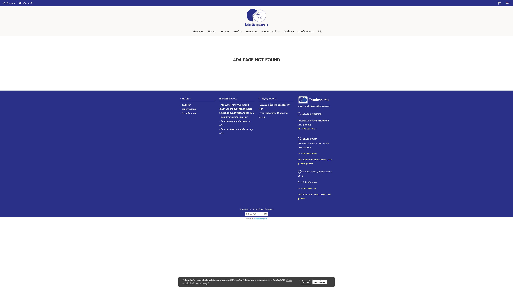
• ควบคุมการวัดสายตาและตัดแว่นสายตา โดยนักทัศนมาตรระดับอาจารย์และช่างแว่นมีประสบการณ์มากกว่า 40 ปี (236, 108)
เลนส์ (236, 31)
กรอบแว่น (251, 31)
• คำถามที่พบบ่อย (188, 113)
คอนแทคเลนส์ (269, 31)
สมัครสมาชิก (27, 3)
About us (198, 31)
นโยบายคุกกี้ (204, 283)
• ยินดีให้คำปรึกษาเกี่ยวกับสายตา (233, 117)
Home (211, 31)
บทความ (224, 31)
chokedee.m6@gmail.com (317, 105)
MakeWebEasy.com (260, 218)
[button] (320, 31)
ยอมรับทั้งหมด (319, 282)
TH (509, 3)
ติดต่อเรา (289, 31)
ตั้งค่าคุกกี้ (305, 282)
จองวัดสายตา (306, 31)
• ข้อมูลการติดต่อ (188, 109)
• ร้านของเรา (185, 104)
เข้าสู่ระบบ (10, 3)
